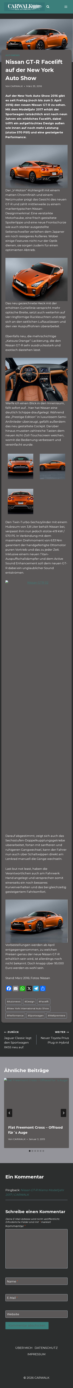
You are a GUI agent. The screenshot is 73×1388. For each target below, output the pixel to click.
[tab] (30, 1151)
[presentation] (36, 1099)
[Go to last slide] (9, 1113)
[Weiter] (63, 1113)
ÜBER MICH (23, 1348)
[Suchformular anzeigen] (48, 7)
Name (12, 1281)
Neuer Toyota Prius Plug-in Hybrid (55, 1037)
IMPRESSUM (36, 1354)
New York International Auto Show (28, 1008)
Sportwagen (36, 1015)
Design (29, 1001)
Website (13, 1314)
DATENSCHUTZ (46, 1348)
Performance (15, 1015)
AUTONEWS (12, 55)
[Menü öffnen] (66, 6)
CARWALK (16, 86)
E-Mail (12, 1298)
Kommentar (15, 1226)
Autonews (13, 1001)
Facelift (44, 1001)
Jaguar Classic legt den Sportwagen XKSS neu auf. (18, 1040)
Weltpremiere (56, 1015)
